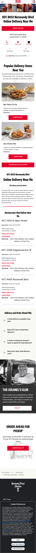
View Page (6, 237)
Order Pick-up (18, 448)
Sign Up (17, 408)
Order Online (18, 28)
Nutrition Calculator (18, 165)
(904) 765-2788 (8, 263)
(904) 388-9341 (8, 293)
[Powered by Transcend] (3, 550)
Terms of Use (8, 530)
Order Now (18, 117)
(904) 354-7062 (8, 234)
